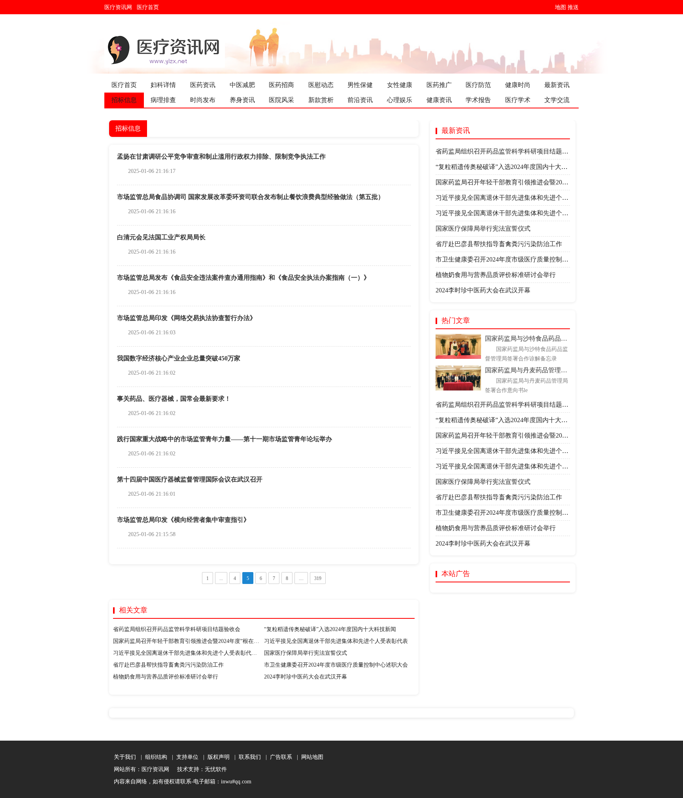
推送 (573, 7)
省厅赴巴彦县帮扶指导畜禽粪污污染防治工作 (168, 665)
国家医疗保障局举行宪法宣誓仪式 (305, 653)
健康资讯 (439, 100)
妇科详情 (163, 85)
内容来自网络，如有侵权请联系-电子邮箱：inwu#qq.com (182, 782)
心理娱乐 (399, 100)
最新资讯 (557, 85)
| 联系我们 (246, 757)
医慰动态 (321, 85)
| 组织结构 (152, 757)
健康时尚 (517, 85)
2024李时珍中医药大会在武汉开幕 (305, 677)
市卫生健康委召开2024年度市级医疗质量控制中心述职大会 (336, 665)
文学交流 (557, 100)
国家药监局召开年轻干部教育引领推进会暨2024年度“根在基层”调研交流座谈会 (209, 641)
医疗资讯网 (119, 7)
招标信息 (124, 100)
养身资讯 (242, 100)
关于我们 (125, 757)
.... (301, 578)
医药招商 (281, 85)
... (221, 578)
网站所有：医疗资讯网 (143, 769)
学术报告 (478, 100)
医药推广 (439, 85)
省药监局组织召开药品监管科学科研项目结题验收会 (176, 629)
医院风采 (281, 100)
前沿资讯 (360, 100)
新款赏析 (321, 100)
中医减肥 (242, 85)
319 (317, 578)
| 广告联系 (277, 757)
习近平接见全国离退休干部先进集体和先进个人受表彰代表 (336, 641)
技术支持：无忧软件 (200, 769)
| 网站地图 (308, 757)
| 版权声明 (215, 757)
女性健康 (399, 85)
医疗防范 (478, 85)
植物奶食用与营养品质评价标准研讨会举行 (165, 677)
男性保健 (360, 85)
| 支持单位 (183, 757)
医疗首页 (149, 7)
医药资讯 (202, 85)
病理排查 (163, 100)
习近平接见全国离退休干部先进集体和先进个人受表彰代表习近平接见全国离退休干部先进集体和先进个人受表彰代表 (257, 653)
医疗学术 (517, 100)
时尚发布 (202, 100)
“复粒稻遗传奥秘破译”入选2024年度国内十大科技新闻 (330, 629)
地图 (560, 7)
